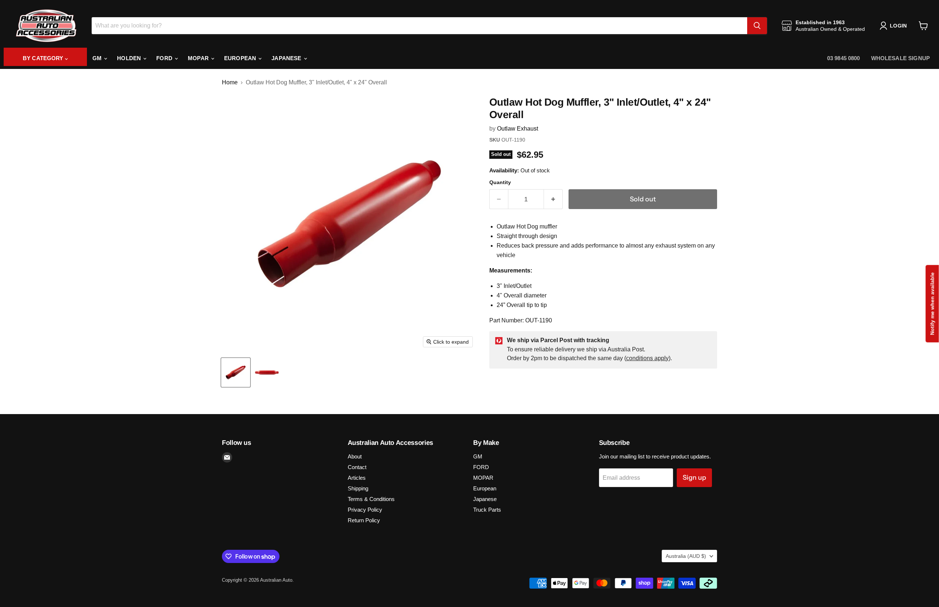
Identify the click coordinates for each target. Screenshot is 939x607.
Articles (357, 478)
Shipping (358, 488)
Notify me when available (932, 303)
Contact (357, 467)
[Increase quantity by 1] (553, 199)
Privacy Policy (365, 510)
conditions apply (647, 358)
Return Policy (364, 520)
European (240, 58)
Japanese (287, 58)
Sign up (694, 477)
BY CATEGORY (44, 58)
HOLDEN (129, 58)
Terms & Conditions (371, 499)
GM (97, 58)
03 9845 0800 (843, 58)
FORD (165, 58)
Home (230, 82)
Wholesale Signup (900, 58)
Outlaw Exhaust (517, 128)
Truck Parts (487, 510)
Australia (686, 556)
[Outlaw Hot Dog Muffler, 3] (235, 372)
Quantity (500, 182)
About (355, 456)
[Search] (757, 25)
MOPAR (199, 58)
